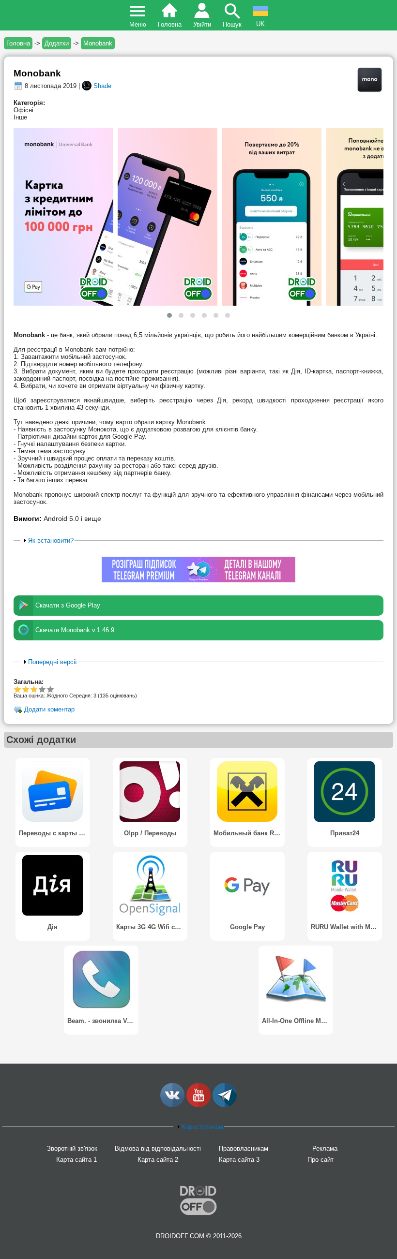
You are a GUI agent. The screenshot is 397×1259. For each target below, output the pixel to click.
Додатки (57, 43)
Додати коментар (49, 709)
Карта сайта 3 (239, 1159)
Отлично (50, 689)
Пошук (232, 24)
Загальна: (29, 681)
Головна (170, 24)
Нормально (26, 689)
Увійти (202, 24)
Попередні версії (52, 662)
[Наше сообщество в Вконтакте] (172, 1105)
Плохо (18, 689)
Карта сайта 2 (157, 1159)
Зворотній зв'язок (72, 1148)
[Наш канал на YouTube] (198, 1105)
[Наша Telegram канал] (225, 1105)
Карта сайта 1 (76, 1159)
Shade (102, 85)
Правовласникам (243, 1148)
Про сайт (320, 1159)
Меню (137, 24)
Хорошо (34, 689)
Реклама (324, 1148)
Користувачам (202, 1126)
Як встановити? (51, 540)
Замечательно (42, 689)
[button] (169, 315)
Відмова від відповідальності (158, 1148)
